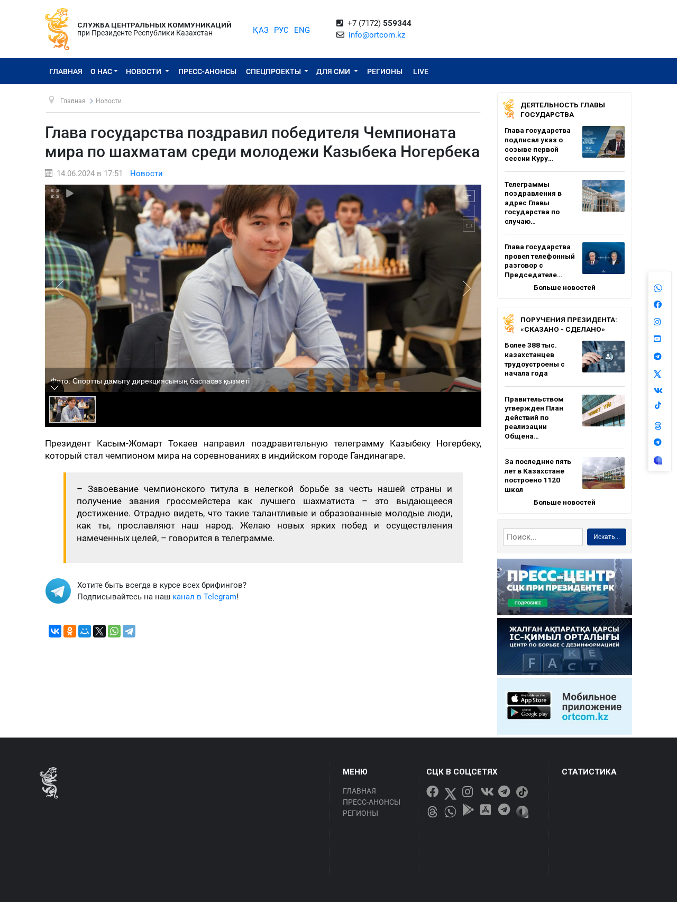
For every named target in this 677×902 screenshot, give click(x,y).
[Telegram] (129, 631)
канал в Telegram (204, 597)
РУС (281, 30)
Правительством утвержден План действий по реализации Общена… (534, 417)
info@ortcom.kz (377, 35)
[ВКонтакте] (55, 631)
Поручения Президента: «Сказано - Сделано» (568, 324)
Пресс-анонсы (207, 71)
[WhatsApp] (114, 631)
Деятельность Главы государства (562, 110)
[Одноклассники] (69, 631)
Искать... (606, 537)
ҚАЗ (261, 30)
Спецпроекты (274, 71)
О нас (101, 71)
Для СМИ (334, 71)
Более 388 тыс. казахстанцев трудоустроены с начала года (535, 359)
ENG (302, 30)
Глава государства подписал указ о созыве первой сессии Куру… (538, 144)
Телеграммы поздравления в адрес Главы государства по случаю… (533, 202)
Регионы (384, 71)
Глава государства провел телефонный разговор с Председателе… (540, 260)
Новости (144, 71)
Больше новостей (565, 287)
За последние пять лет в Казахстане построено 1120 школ (538, 475)
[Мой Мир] (84, 631)
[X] (99, 631)
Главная (66, 71)
